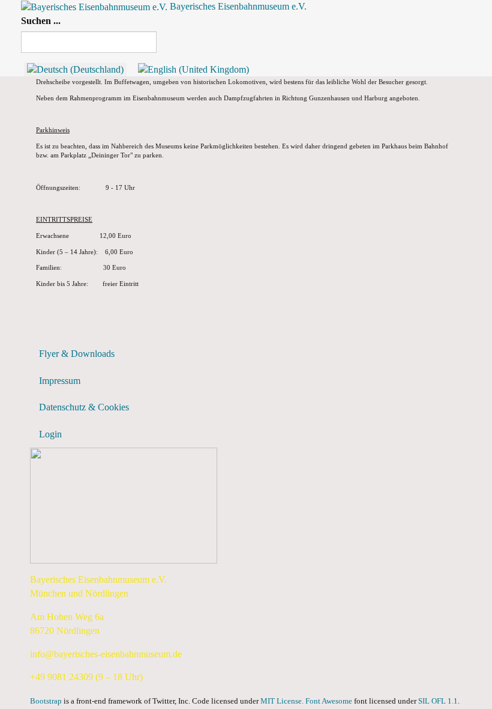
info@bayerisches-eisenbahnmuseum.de (106, 654)
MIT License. (282, 701)
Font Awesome (328, 701)
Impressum (59, 381)
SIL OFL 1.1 (438, 701)
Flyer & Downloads (77, 353)
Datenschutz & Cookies (84, 407)
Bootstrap (46, 701)
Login (50, 434)
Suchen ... (41, 21)
